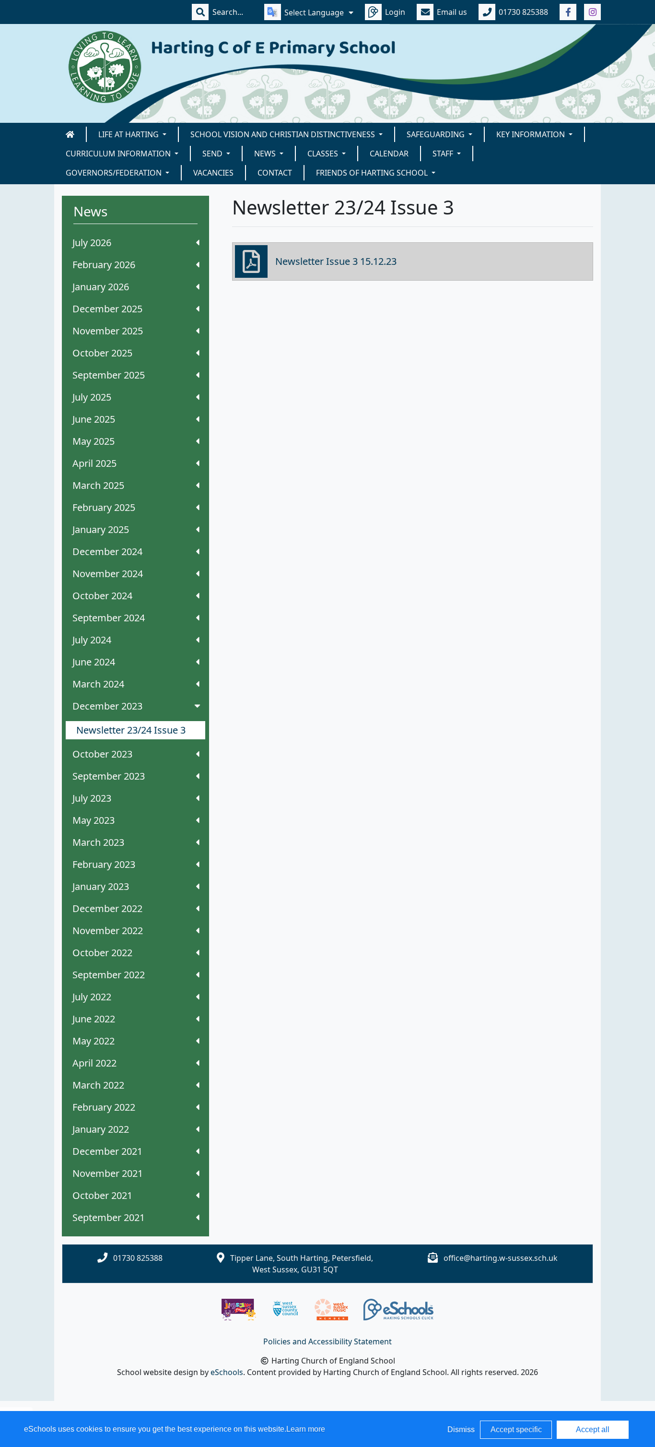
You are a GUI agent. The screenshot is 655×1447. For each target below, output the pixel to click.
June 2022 (93, 1018)
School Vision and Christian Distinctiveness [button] (283, 134)
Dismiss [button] (461, 1429)
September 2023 (108, 776)
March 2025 (98, 485)
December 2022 (107, 908)
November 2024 (107, 573)
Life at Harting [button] (129, 134)
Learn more (305, 1429)
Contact (274, 172)
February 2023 (103, 864)
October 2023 (102, 753)
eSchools (227, 1372)
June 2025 (93, 419)
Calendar (389, 153)
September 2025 (108, 374)
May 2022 (93, 1040)
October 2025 (102, 352)
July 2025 (91, 397)
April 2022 (94, 1062)
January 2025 (100, 529)
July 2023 (91, 798)
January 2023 (100, 886)
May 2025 (93, 441)
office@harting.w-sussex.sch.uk (501, 1258)
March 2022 (98, 1085)
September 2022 (108, 974)
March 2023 (98, 842)
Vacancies (213, 172)
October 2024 (102, 595)
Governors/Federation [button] (115, 172)
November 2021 (107, 1173)
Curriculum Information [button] (119, 153)
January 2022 (100, 1129)
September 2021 (108, 1217)
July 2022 (91, 996)
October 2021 (102, 1195)
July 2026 (91, 242)
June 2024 (93, 661)
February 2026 (103, 264)
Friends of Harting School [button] (373, 172)
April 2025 (94, 463)
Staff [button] (444, 153)
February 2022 (103, 1107)
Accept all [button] (592, 1429)
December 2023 (107, 706)
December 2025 (107, 308)
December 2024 (107, 551)
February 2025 (103, 507)
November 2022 (107, 930)
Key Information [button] (531, 134)
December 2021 (107, 1151)
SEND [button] (213, 153)
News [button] (266, 153)
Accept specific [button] (516, 1429)
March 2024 (98, 683)
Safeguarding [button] (437, 134)
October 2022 (102, 952)
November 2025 (107, 330)
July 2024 (91, 639)
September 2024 (108, 617)
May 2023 (93, 820)
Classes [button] (323, 153)
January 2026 (100, 286)
